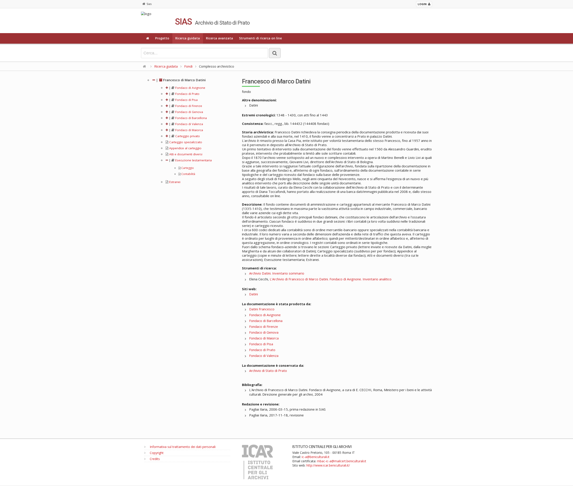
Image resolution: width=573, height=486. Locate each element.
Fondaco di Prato (186, 94)
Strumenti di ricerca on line (260, 38)
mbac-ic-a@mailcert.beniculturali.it (341, 461)
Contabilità (188, 174)
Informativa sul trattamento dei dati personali (182, 447)
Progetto (162, 38)
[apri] (167, 88)
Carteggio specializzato (185, 142)
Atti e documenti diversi (185, 154)
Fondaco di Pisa (186, 100)
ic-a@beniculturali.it (315, 457)
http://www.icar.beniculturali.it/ (328, 465)
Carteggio (187, 168)
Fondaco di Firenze (188, 106)
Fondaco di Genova (188, 112)
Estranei (174, 182)
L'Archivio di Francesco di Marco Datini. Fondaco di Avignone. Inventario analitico (330, 279)
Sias (149, 4)
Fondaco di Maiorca (188, 130)
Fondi (188, 66)
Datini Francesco (261, 309)
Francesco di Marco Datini (184, 80)
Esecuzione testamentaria (193, 160)
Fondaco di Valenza (188, 124)
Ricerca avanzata (219, 38)
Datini (253, 294)
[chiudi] (167, 160)
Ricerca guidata (187, 38)
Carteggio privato (187, 136)
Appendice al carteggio (184, 148)
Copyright (156, 453)
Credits (154, 459)
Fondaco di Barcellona (190, 118)
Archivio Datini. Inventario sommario (276, 273)
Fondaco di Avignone (189, 88)
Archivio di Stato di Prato (268, 370)
